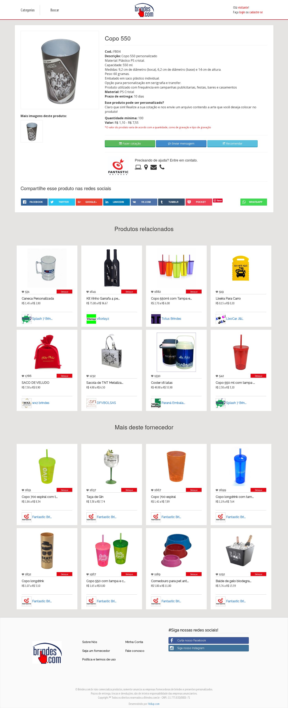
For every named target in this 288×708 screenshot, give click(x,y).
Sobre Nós (89, 642)
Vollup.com (153, 704)
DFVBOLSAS (106, 403)
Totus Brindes (171, 319)
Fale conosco (134, 651)
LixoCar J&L (234, 319)
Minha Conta (134, 642)
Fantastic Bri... (42, 517)
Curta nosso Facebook (191, 640)
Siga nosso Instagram (190, 648)
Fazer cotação (131, 143)
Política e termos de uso (99, 659)
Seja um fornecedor (96, 651)
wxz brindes (40, 403)
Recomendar (233, 143)
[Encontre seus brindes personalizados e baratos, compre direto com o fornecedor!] (47, 652)
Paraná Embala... (173, 403)
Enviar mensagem (182, 143)
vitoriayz (103, 319)
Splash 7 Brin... (42, 319)
